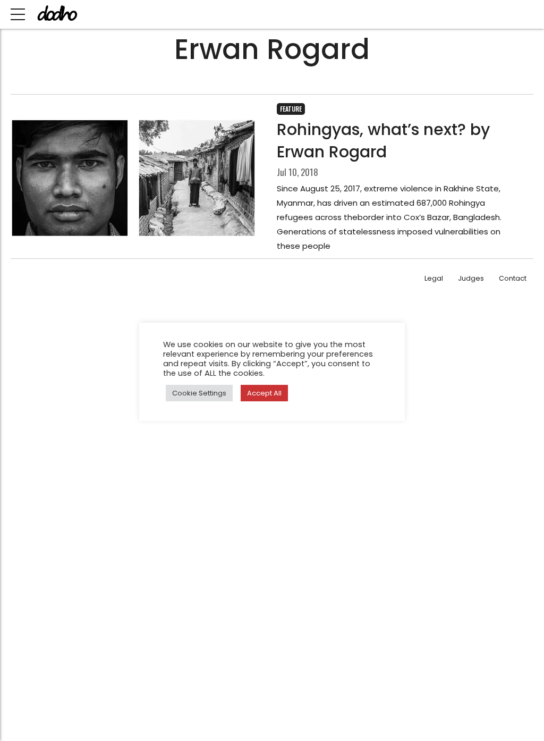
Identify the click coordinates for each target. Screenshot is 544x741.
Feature (291, 108)
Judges (471, 278)
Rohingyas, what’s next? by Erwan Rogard (383, 140)
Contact (512, 278)
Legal (433, 278)
